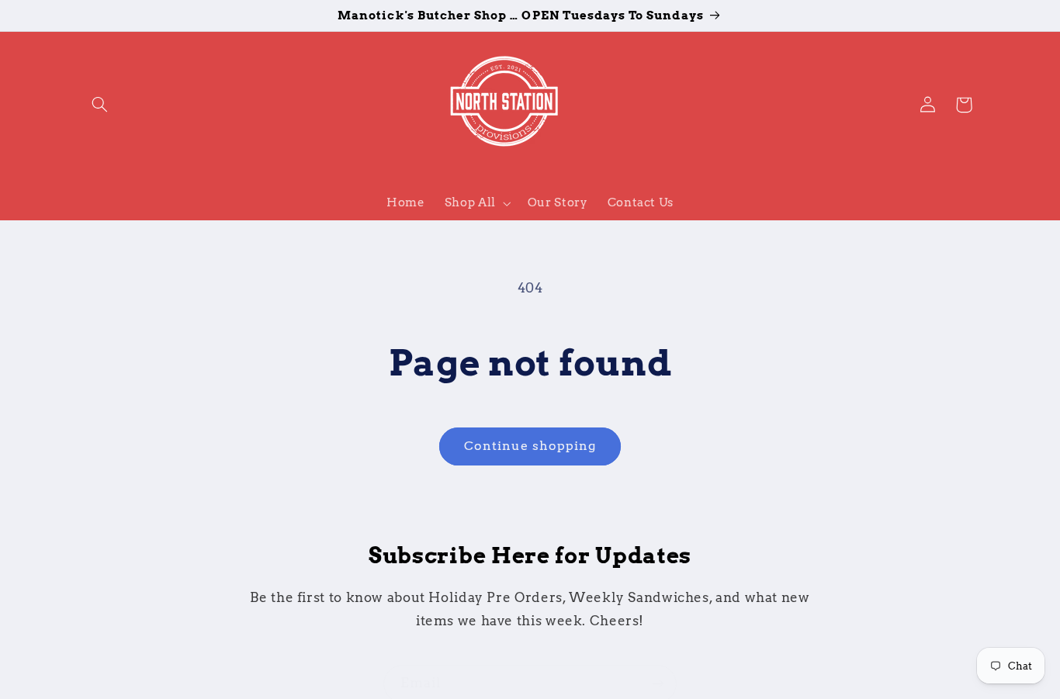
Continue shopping (530, 445)
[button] (100, 105)
